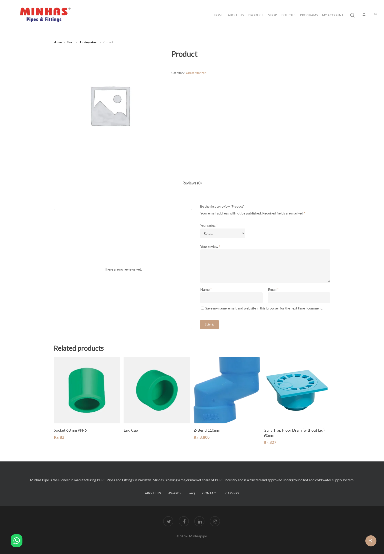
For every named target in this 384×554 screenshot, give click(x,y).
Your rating (209, 225)
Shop (70, 42)
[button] (16, 541)
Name (206, 289)
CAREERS (232, 493)
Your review (210, 246)
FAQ (192, 493)
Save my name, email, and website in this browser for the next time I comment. (263, 308)
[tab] (192, 183)
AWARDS (174, 493)
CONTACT (210, 493)
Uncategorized (88, 42)
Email (273, 289)
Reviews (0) (192, 183)
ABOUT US (153, 493)
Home (58, 42)
